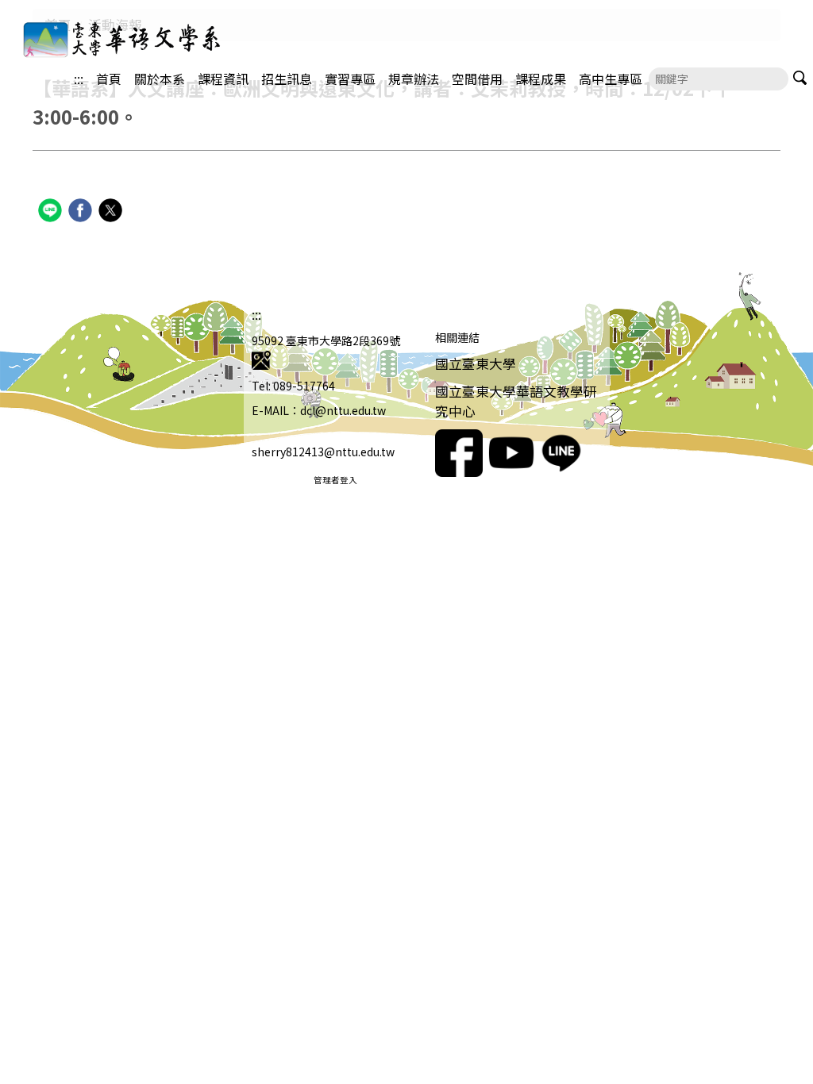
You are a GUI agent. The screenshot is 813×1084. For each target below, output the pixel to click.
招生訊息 (286, 78)
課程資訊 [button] (223, 78)
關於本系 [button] (159, 78)
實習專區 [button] (350, 78)
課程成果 (540, 78)
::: (78, 78)
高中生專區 (610, 78)
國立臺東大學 (475, 363)
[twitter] (112, 212)
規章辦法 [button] (413, 78)
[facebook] (82, 212)
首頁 (108, 78)
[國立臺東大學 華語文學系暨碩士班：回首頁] (103, 38)
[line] (52, 212)
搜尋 (800, 77)
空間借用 (477, 78)
